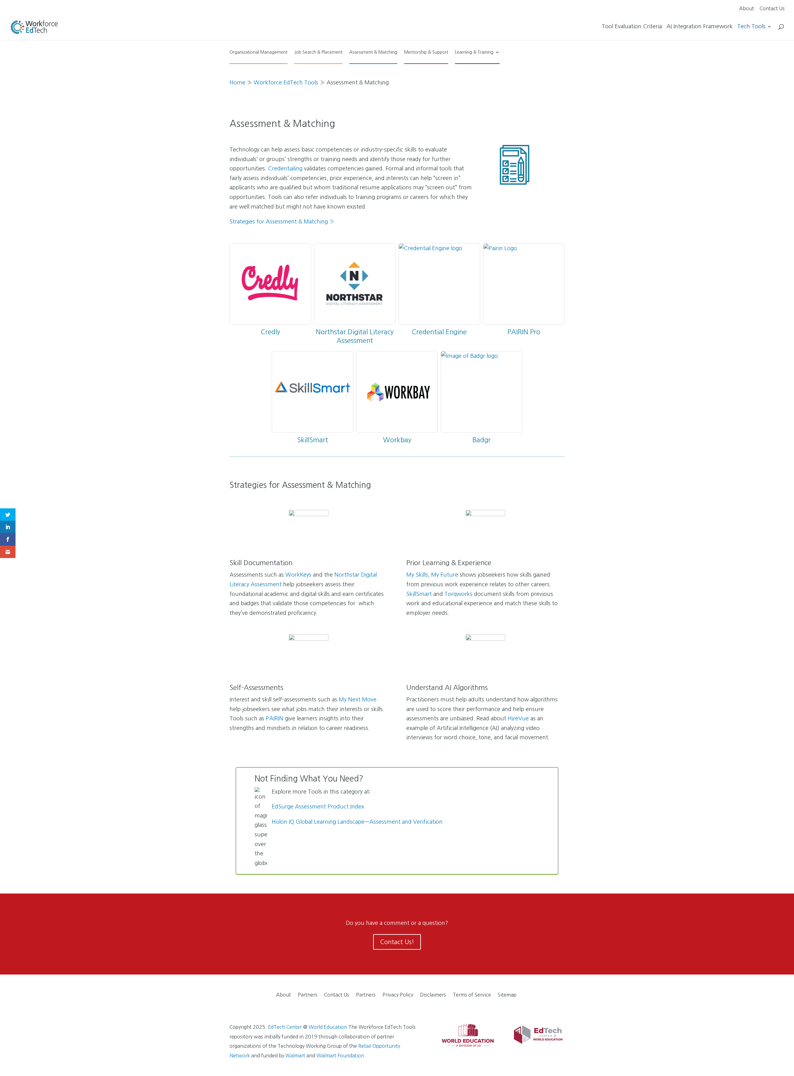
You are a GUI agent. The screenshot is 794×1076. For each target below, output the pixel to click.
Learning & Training (474, 52)
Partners (307, 995)
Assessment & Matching (373, 52)
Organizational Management (259, 52)
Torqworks (458, 594)
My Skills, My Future (432, 575)
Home (237, 82)
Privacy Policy (397, 995)
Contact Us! (397, 942)
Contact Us (772, 9)
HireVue (518, 718)
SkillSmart (312, 439)
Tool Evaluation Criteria (632, 26)
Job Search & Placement (318, 52)
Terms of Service (472, 995)
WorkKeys (298, 575)
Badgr (481, 439)
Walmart (295, 1055)
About (746, 9)
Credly (270, 331)
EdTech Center (285, 1026)
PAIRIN (274, 718)
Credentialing (285, 168)
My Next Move (358, 699)
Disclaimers (433, 995)
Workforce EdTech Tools (286, 82)
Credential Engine (439, 331)
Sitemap (507, 995)
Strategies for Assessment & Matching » (282, 221)
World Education (328, 1026)
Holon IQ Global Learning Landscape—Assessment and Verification (357, 822)
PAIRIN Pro (523, 331)
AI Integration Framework (700, 26)
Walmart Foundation (340, 1055)
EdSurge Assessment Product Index (318, 806)
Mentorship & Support (426, 52)
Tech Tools (751, 26)
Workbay (397, 439)
